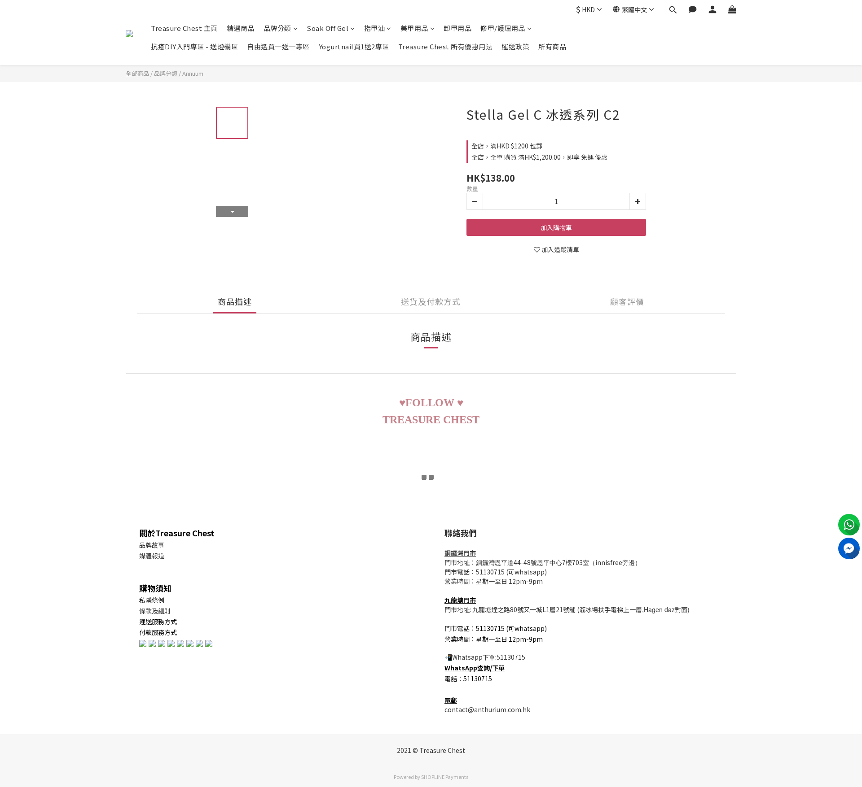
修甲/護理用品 (502, 28)
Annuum (192, 73)
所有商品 (552, 46)
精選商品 (241, 28)
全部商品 (137, 73)
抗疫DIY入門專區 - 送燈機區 (194, 46)
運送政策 (515, 46)
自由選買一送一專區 (278, 46)
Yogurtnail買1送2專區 (354, 46)
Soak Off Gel (327, 28)
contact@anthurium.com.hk (487, 709)
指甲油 (374, 28)
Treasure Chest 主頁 (184, 28)
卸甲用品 (457, 28)
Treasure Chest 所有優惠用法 (445, 46)
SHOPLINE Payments (444, 776)
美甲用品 (414, 28)
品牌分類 (277, 28)
